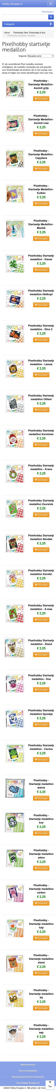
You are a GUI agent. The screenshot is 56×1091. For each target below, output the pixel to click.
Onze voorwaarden (28, 1070)
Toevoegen (42, 98)
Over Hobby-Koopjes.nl (28, 1082)
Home (7, 32)
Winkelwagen (48, 11)
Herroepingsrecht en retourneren (28, 1076)
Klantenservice (28, 1064)
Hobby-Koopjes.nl (12, 4)
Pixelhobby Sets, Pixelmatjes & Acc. (29, 32)
